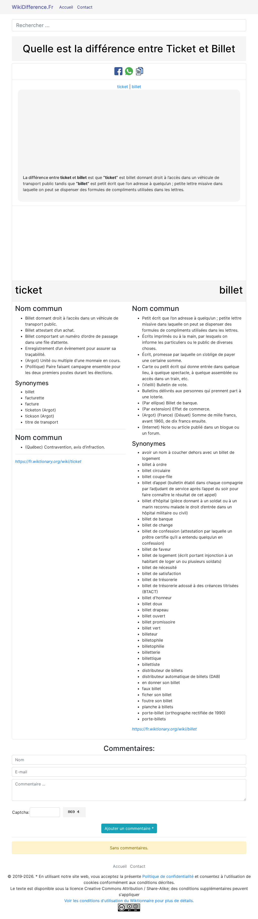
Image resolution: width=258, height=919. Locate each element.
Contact (84, 7)
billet (136, 86)
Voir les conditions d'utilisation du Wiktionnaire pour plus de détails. (129, 900)
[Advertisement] (129, 132)
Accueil (66, 7)
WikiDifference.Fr (32, 7)
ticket (122, 86)
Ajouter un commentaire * (129, 828)
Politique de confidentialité (168, 876)
